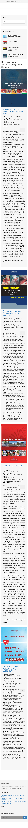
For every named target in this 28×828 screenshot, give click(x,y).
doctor (22, 823)
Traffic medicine (19, 479)
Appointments (9, 825)
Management (6, 126)
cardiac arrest (17, 685)
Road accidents (6, 481)
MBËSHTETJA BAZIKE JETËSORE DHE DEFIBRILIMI (12, 668)
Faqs (21, 825)
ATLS (8, 483)
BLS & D (14, 686)
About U (11, 823)
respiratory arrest (7, 686)
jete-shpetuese (6, 329)
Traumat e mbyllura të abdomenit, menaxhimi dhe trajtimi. (13, 111)
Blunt (19, 124)
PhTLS (4, 483)
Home (5, 823)
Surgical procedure (19, 327)
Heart (9, 683)
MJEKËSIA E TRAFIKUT (12, 465)
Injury (15, 124)
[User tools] (22, 130)
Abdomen (11, 124)
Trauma (6, 124)
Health (5, 683)
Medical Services (18, 481)
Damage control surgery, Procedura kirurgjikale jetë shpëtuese (12, 313)
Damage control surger (8, 327)
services (17, 823)
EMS (12, 481)
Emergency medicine (8, 685)
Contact (16, 825)
